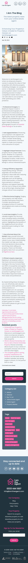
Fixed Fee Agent (15, 418)
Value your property (14, 522)
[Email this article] (11, 37)
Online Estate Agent (13, 400)
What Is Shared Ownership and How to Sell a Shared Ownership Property (15, 343)
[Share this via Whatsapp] (7, 37)
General (8, 312)
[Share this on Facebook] (4, 37)
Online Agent (9, 433)
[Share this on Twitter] (2, 37)
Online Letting (9, 439)
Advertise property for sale (14, 517)
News (17, 430)
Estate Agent (11, 402)
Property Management (9, 316)
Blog (14, 501)
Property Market (12, 404)
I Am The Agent (9, 421)
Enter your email (14, 531)
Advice (4, 310)
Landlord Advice (10, 427)
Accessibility (16, 554)
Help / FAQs (14, 506)
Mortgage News (10, 430)
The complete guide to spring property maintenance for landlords (14, 354)
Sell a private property (12, 319)
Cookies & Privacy (18, 552)
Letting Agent (11, 314)
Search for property (14, 514)
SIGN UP (14, 540)
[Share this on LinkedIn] (9, 37)
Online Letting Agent (11, 442)
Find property (14, 503)
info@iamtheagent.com (14, 491)
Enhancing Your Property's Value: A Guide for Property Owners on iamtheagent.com (14, 329)
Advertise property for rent (14, 519)
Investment (8, 424)
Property (8, 316)
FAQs (9, 554)
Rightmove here (9, 252)
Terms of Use (7, 552)
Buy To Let (9, 310)
